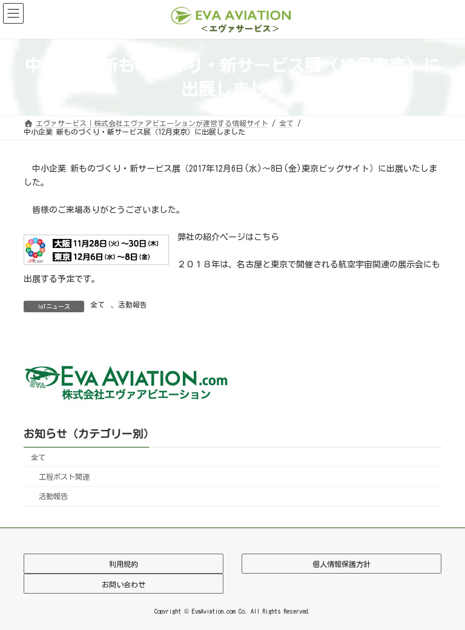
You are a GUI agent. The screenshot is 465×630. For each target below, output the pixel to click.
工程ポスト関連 (64, 476)
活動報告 (132, 304)
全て (97, 304)
